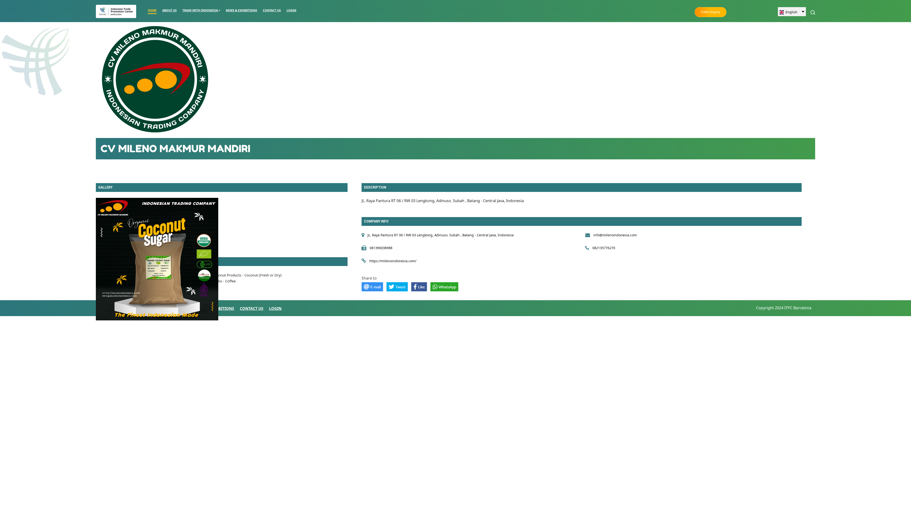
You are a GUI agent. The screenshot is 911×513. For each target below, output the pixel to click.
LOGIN (291, 10)
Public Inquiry (710, 12)
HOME (152, 10)
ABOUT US (169, 10)
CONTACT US (272, 10)
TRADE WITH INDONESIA (200, 10)
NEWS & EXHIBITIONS (241, 10)
